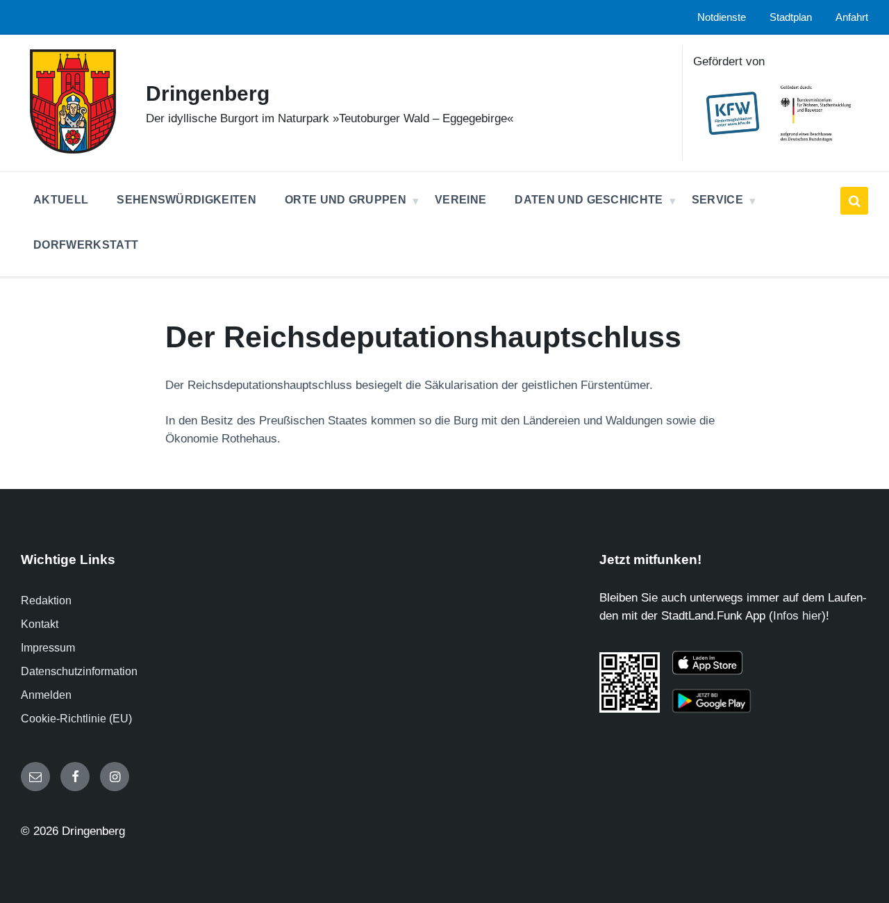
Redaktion (46, 600)
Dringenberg (207, 93)
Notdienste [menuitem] (721, 17)
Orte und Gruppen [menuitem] (345, 200)
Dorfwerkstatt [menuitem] (85, 245)
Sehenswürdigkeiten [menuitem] (186, 200)
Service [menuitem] (717, 200)
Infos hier (797, 615)
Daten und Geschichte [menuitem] (589, 200)
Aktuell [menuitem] (60, 200)
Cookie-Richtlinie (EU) (76, 718)
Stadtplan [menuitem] (791, 17)
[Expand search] (854, 201)
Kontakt (39, 624)
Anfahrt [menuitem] (852, 17)
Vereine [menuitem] (460, 200)
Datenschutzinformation (79, 671)
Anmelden (46, 695)
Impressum (48, 648)
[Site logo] (73, 149)
